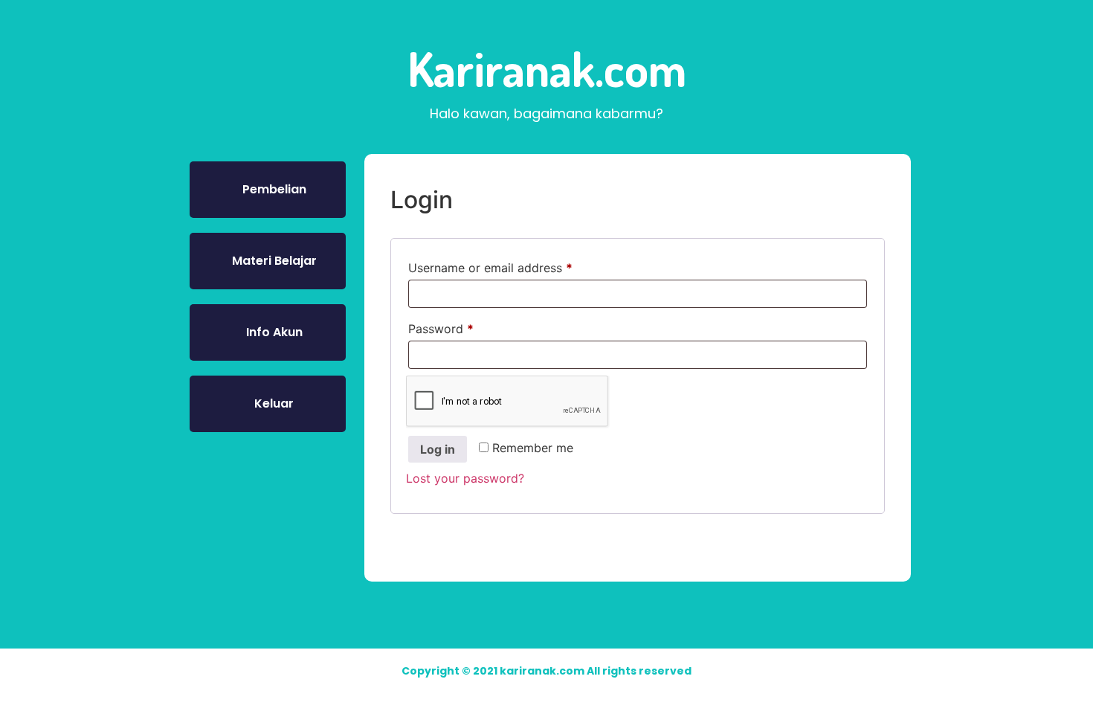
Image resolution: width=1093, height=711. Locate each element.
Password (465, 326)
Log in (437, 449)
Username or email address (515, 265)
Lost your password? (465, 478)
